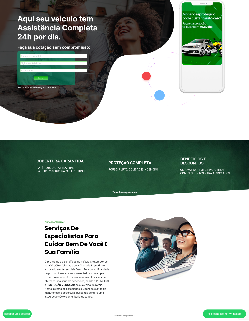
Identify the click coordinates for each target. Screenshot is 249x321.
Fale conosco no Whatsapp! (224, 313)
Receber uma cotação (17, 313)
